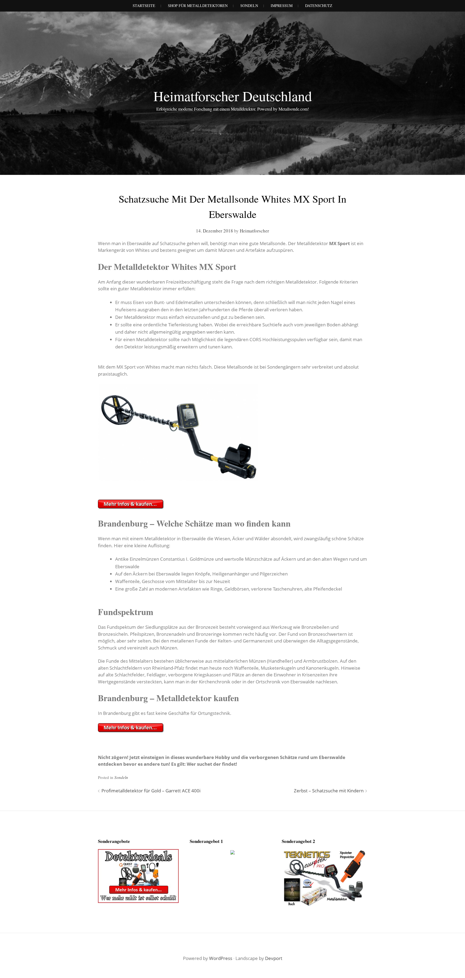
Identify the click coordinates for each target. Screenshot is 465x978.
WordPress (220, 958)
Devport (273, 958)
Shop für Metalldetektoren (198, 5)
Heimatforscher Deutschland (232, 95)
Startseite (144, 5)
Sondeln (121, 777)
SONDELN (249, 5)
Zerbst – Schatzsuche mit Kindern (329, 791)
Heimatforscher (254, 231)
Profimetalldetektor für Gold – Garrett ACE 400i (150, 791)
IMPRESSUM (282, 5)
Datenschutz (318, 5)
